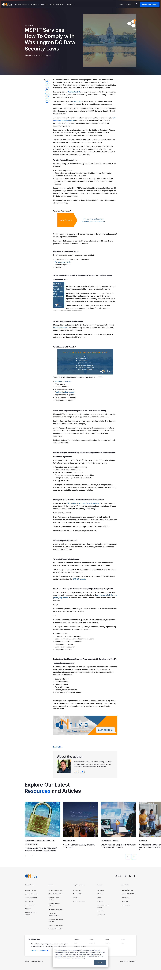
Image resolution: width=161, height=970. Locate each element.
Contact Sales (125, 897)
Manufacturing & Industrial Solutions (56, 920)
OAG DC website (79, 579)
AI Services (28, 908)
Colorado (76, 939)
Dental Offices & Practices (56, 925)
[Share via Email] (47, 100)
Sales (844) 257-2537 (127, 890)
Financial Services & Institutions (54, 904)
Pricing (99, 897)
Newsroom (100, 911)
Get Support (124, 901)
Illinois (107, 939)
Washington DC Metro (80, 946)
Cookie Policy (132, 961)
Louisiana (92, 943)
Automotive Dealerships (55, 929)
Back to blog (57, 747)
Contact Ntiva (125, 885)
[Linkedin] (76, 772)
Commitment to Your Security (102, 906)
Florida (91, 939)
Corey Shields (46, 55)
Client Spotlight (77, 894)
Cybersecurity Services (31, 894)
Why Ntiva (100, 894)
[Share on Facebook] (47, 83)
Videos (75, 897)
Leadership (100, 901)
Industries (51, 885)
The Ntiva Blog (77, 890)
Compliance (29, 25)
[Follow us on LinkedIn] (130, 876)
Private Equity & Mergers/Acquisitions (55, 914)
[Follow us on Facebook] (134, 876)
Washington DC (74, 92)
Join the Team (101, 914)
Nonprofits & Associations (56, 894)
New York (107, 943)
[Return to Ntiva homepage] (31, 876)
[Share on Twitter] (47, 95)
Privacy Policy (81, 958)
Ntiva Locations (125, 905)
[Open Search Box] (137, 4)
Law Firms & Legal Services (54, 899)
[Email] (82, 772)
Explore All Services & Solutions (31, 913)
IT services (76, 101)
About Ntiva (100, 890)
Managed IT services (63, 381)
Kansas (76, 943)
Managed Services (30, 885)
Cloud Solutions (29, 901)
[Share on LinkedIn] (47, 89)
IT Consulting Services (31, 897)
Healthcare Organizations (56, 909)
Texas (122, 943)
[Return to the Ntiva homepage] (7, 4)
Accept (100, 962)
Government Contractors (55, 890)
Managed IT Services (30, 890)
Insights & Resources (79, 885)
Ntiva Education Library (79, 901)
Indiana (123, 939)
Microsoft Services (30, 905)
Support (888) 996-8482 (128, 894)
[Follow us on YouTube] (125, 876)
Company (100, 885)
